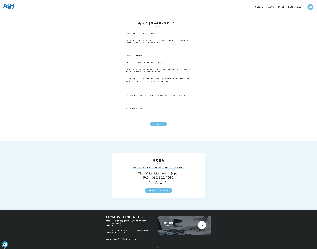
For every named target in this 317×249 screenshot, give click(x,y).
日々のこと (129, 230)
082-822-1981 (157, 173)
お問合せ (108, 233)
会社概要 (138, 230)
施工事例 (120, 230)
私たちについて (110, 230)
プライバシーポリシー (120, 233)
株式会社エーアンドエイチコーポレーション (124, 217)
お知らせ (146, 230)
